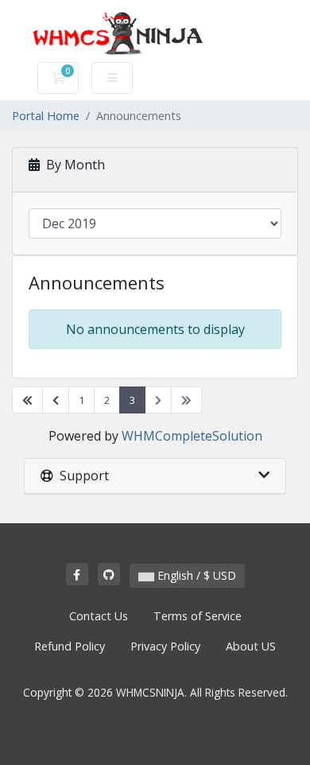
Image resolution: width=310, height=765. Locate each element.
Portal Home (45, 115)
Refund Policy (69, 646)
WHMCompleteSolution (192, 436)
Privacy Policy (165, 646)
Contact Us (98, 615)
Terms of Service (197, 615)
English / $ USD (195, 575)
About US (251, 646)
